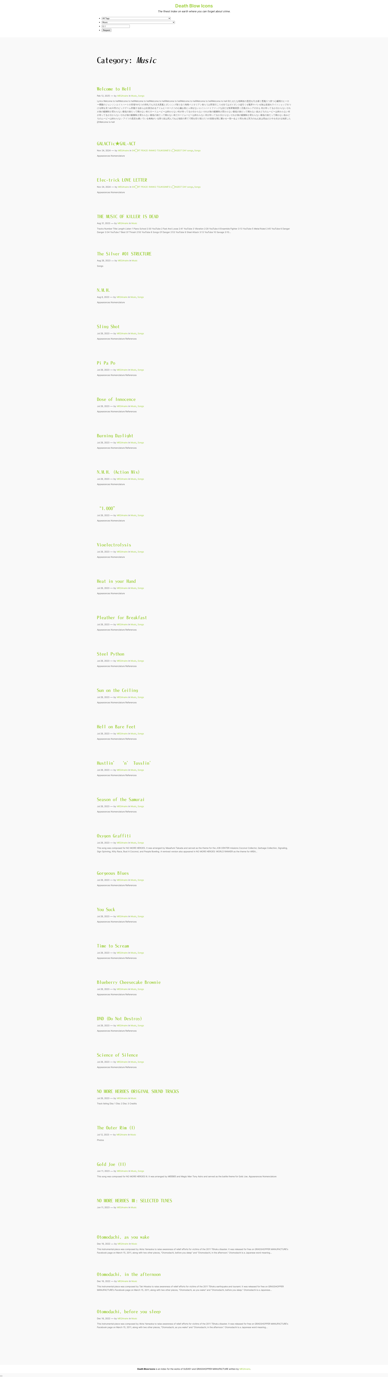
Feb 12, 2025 (103, 95)
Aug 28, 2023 (103, 260)
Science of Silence (117, 1055)
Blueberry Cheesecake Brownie (129, 982)
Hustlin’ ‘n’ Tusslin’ (125, 763)
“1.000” (107, 508)
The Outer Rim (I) (116, 1127)
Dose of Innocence (116, 399)
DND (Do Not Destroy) (119, 1018)
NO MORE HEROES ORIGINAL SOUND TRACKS (138, 1091)
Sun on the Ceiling (117, 690)
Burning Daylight (115, 435)
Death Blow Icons (194, 5)
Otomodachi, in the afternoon (129, 1274)
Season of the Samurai (121, 799)
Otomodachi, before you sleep (129, 1311)
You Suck (106, 909)
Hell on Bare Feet (116, 726)
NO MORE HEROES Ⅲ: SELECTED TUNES (134, 1200)
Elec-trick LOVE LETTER (122, 180)
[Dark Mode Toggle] (1, 1375)
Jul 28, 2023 (103, 333)
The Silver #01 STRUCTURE (124, 253)
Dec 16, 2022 (103, 1243)
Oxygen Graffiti (114, 835)
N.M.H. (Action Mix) (118, 472)
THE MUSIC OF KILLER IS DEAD (127, 216)
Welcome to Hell (114, 89)
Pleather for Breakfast (122, 617)
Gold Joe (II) (112, 1164)
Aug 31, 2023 (103, 223)
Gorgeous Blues (113, 873)
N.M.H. (104, 290)
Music (134, 95)
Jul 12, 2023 (103, 1134)
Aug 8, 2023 (103, 297)
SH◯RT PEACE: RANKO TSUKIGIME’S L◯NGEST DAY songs (162, 150)
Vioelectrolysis (114, 544)
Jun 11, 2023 (103, 1171)
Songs (141, 95)
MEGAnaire (122, 95)
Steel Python (110, 654)
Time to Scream (113, 946)
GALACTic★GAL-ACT (116, 143)
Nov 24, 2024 (104, 150)
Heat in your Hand (116, 581)
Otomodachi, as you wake (123, 1237)
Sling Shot (108, 326)
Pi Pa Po (106, 363)
